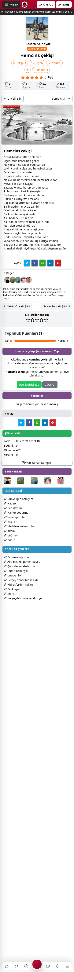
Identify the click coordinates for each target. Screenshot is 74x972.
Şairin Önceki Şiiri (18, 306)
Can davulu (14, 508)
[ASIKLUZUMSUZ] (23, 280)
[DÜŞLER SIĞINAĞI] (7, 280)
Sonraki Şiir (59, 98)
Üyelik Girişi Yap (29, 384)
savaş (26, 183)
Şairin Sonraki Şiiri (55, 306)
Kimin (11, 531)
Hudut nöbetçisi (17, 571)
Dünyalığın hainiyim (20, 499)
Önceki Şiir (14, 98)
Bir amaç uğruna (18, 557)
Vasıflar (12, 522)
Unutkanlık (14, 575)
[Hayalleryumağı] (12, 280)
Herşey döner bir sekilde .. (24, 580)
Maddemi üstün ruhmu (22, 526)
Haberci (12, 503)
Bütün (11, 540)
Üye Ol (50, 384)
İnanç (11, 594)
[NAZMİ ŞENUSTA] (18, 280)
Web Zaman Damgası (38, 462)
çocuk (14, 168)
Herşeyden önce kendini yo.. (25, 598)
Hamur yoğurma (17, 512)
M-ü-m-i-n (13, 535)
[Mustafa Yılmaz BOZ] (28, 280)
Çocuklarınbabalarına (21, 566)
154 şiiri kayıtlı (38, 48)
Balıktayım (13, 589)
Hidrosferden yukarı (20, 584)
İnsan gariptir (16, 517)
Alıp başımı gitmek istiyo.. (23, 562)
